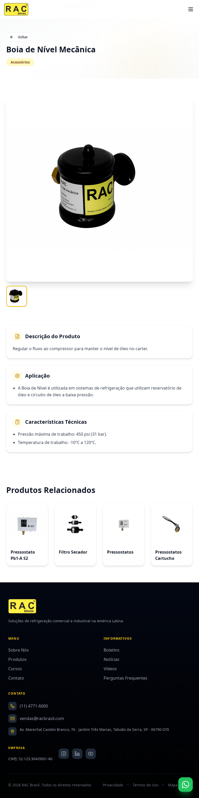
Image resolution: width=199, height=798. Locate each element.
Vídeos (110, 669)
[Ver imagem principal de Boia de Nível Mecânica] (16, 296)
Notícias (111, 659)
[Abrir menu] (191, 9)
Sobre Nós (18, 650)
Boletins (111, 650)
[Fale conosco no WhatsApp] (185, 784)
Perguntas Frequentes (125, 678)
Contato (16, 678)
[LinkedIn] (77, 753)
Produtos (17, 659)
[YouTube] (91, 753)
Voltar (23, 36)
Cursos (15, 669)
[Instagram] (64, 753)
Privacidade (113, 784)
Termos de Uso (145, 784)
